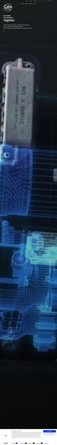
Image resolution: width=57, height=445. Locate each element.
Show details (46, 443)
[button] (53, 1)
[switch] (25, 443)
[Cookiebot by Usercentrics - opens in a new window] (6, 443)
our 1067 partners (17, 432)
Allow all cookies (49, 431)
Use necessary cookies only (49, 433)
